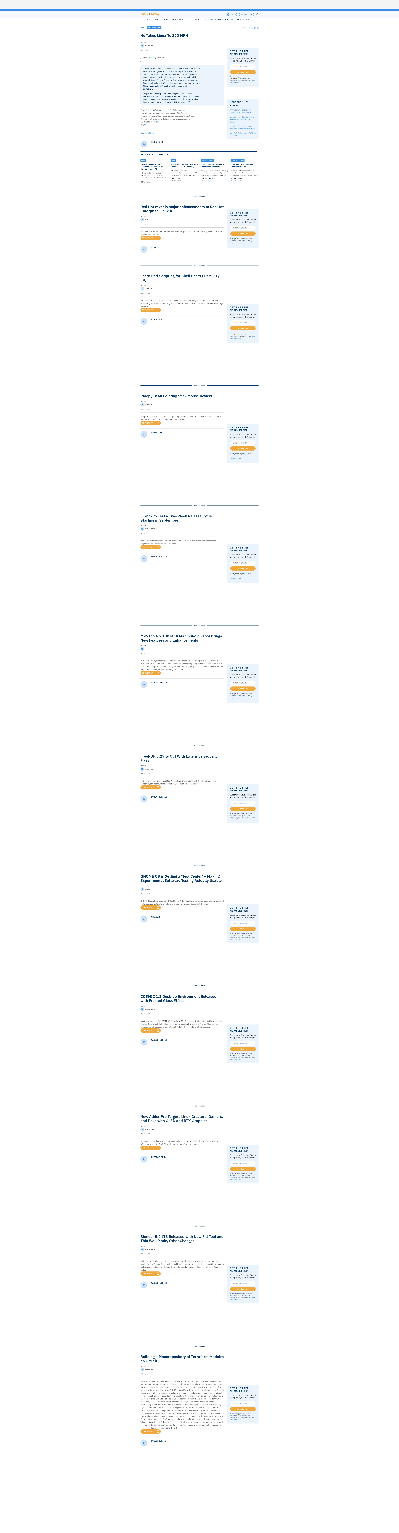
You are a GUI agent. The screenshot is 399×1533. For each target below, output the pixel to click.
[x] (235, 14)
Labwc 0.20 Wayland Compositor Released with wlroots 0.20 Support (242, 119)
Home (142, 27)
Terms (253, 80)
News (149, 20)
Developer (194, 20)
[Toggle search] (257, 14)
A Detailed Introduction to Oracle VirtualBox (242, 165)
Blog (248, 20)
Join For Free (242, 72)
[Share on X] (251, 28)
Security (207, 20)
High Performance (222, 20)
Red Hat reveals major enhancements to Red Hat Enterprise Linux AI (151, 166)
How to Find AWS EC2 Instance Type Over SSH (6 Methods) (184, 165)
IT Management (161, 20)
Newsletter (248, 14)
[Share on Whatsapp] (258, 28)
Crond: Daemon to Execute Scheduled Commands (212, 165)
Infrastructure (179, 20)
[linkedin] (232, 14)
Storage (238, 20)
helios (152, 57)
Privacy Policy (236, 82)
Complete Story (147, 133)
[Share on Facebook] (248, 28)
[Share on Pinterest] (255, 28)
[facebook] (228, 14)
